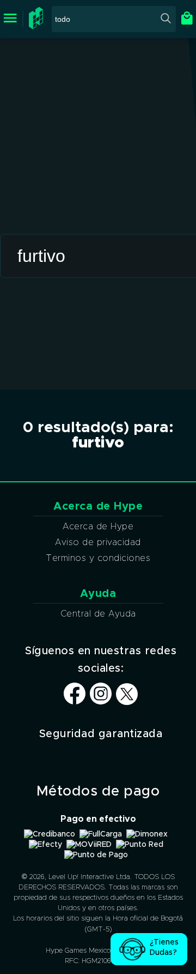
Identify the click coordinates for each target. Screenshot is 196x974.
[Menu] (10, 19)
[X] (127, 695)
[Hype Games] (37, 26)
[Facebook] (74, 701)
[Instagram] (101, 701)
